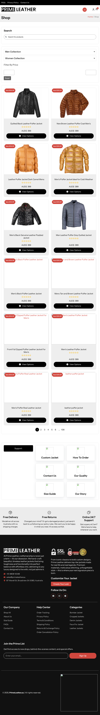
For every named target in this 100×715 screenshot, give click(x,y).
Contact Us (49, 475)
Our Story (80, 493)
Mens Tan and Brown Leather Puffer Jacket (74, 293)
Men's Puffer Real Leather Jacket (26, 408)
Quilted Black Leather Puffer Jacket (26, 123)
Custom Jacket (49, 457)
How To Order (81, 457)
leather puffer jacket (74, 408)
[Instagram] (59, 596)
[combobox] (50, 36)
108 (62, 429)
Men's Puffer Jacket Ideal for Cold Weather (74, 179)
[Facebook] (53, 596)
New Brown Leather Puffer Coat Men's (74, 123)
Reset (7, 78)
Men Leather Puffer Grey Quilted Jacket (74, 235)
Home (90, 17)
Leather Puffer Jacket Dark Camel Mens (26, 179)
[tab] (18, 448)
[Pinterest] (65, 596)
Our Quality (80, 475)
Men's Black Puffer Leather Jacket (26, 293)
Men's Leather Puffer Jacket (73, 349)
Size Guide (50, 493)
